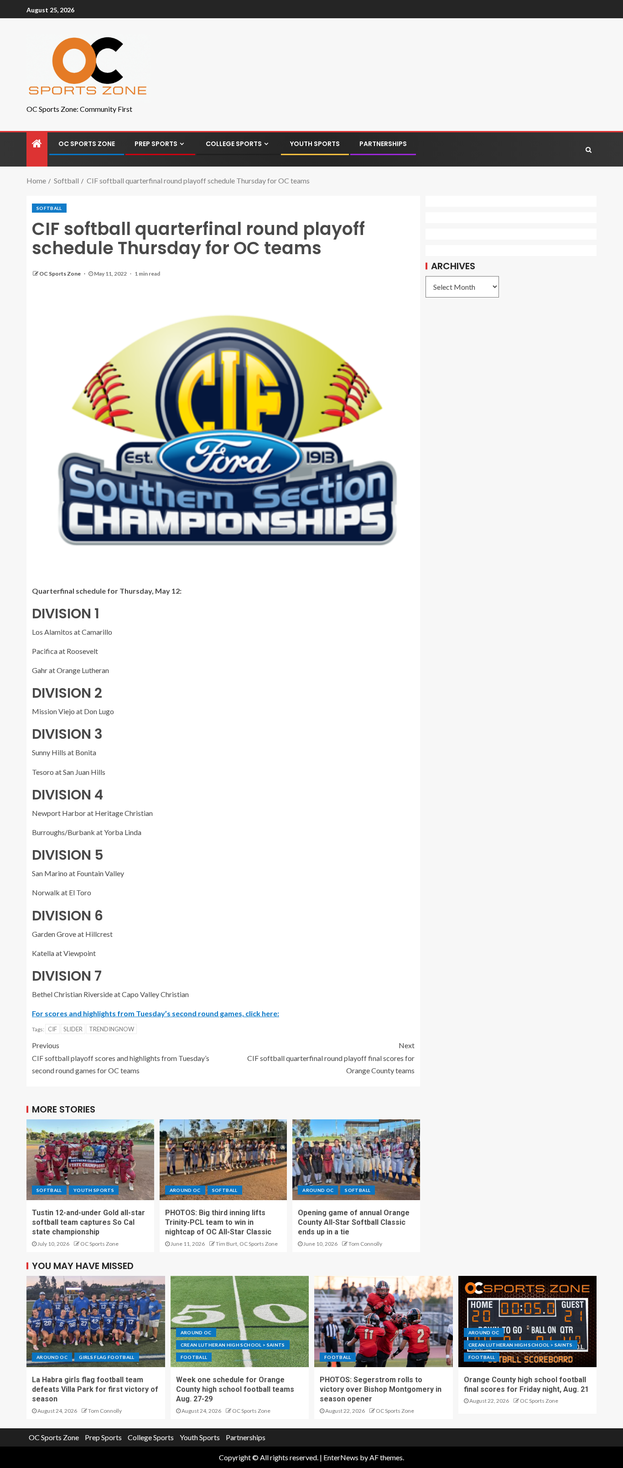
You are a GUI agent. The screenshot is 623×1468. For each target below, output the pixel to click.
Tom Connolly (365, 1243)
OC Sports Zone (86, 143)
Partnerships (383, 143)
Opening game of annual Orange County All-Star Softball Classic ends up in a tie (354, 1222)
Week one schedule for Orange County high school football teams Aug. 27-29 (235, 1389)
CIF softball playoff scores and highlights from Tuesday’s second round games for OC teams (120, 1057)
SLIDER (73, 1029)
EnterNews (340, 1457)
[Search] (588, 149)
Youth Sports (315, 143)
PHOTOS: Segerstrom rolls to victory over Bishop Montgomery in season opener (380, 1389)
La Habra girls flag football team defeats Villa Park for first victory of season (95, 1389)
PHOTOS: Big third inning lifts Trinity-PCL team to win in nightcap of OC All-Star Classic (218, 1222)
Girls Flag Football (107, 1357)
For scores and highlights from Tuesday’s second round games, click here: (155, 1013)
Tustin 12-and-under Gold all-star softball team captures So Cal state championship (88, 1222)
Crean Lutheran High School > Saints (233, 1345)
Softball (49, 208)
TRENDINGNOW (111, 1029)
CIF (52, 1029)
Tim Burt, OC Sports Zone (247, 1243)
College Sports (234, 143)
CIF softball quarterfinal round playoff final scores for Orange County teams (331, 1057)
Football (194, 1357)
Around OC (185, 1190)
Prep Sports (156, 143)
